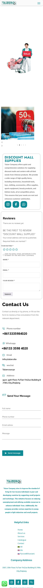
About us (21, 533)
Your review (9, 281)
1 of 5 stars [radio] (4, 249)
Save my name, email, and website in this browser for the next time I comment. (20, 254)
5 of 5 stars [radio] (16, 249)
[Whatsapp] (24, 204)
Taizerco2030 (8, 369)
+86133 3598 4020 (15, 348)
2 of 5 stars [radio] (7, 249)
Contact (21, 543)
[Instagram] (8, 204)
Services (21, 536)
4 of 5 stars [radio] (13, 249)
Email (6, 270)
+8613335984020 (14, 333)
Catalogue (22, 540)
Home (20, 530)
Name (6, 260)
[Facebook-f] (16, 204)
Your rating (7, 246)
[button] (21, 142)
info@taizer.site (9, 359)
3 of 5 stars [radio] (10, 249)
